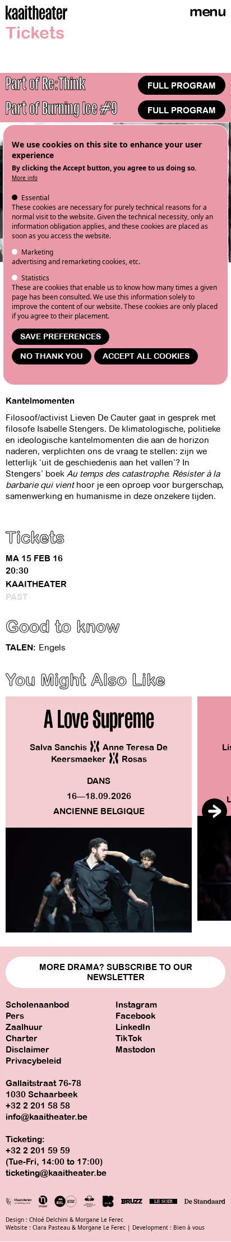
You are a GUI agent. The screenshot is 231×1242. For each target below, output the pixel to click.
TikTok (129, 1038)
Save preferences (60, 336)
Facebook (136, 1016)
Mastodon (135, 1050)
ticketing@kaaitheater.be (56, 1173)
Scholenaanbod (37, 1005)
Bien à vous (189, 1227)
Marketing (37, 252)
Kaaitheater (36, 584)
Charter (22, 1038)
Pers (15, 1016)
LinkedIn (133, 1027)
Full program (181, 86)
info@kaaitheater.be (46, 1117)
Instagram (136, 1005)
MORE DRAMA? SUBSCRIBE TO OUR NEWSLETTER (115, 972)
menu (207, 11)
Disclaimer (27, 1050)
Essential (35, 197)
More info (25, 178)
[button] (214, 811)
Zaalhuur (24, 1027)
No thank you (51, 356)
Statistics (35, 278)
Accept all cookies (146, 356)
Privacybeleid (33, 1061)
